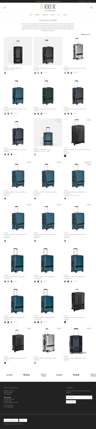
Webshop (37, 14)
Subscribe (71, 401)
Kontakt (65, 14)
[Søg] (5, 8)
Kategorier (45, 14)
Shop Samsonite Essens (55, 1)
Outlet (30, 14)
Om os (58, 14)
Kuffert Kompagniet (11, 423)
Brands (52, 14)
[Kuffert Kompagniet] (48, 7)
